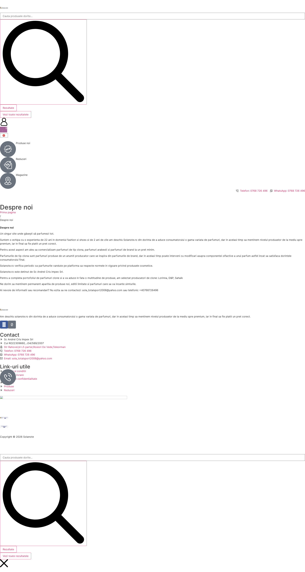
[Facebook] (4, 325)
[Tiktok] (12, 325)
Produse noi (23, 143)
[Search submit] (43, 61)
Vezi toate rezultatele (15, 114)
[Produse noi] (8, 149)
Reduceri (21, 159)
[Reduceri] (8, 165)
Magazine (21, 174)
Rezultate (8, 107)
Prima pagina (8, 212)
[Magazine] (8, 181)
